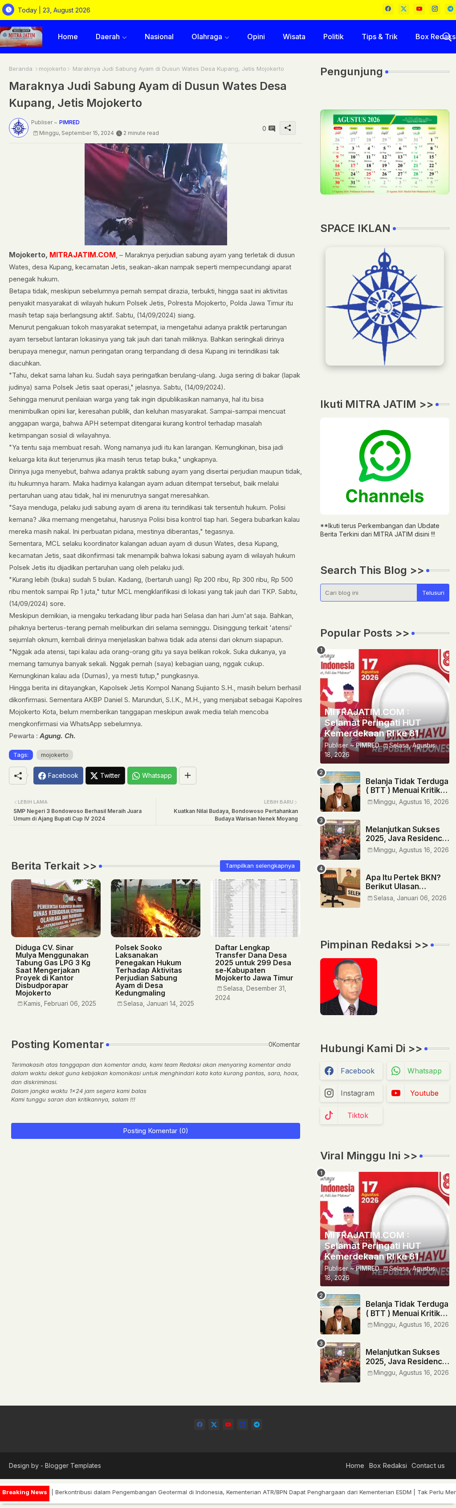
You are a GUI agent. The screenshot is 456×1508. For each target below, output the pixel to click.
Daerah (108, 36)
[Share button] (187, 775)
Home (68, 36)
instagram (358, 1093)
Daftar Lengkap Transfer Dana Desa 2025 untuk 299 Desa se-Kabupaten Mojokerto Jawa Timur (254, 963)
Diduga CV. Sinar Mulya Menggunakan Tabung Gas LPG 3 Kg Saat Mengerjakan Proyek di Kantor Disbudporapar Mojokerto (53, 970)
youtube (424, 1093)
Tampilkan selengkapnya (260, 865)
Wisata (294, 36)
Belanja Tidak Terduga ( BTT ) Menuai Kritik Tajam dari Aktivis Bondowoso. (407, 786)
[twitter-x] (403, 9)
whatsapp (424, 1070)
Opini (256, 36)
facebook (358, 1070)
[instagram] (434, 9)
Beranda (21, 68)
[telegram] (450, 9)
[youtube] (419, 9)
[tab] (68, 36)
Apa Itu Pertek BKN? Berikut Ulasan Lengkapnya (403, 882)
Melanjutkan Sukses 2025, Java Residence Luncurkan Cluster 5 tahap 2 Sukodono (406, 834)
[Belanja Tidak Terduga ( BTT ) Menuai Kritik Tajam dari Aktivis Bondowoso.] (340, 792)
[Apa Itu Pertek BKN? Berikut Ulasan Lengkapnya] (340, 888)
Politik (333, 36)
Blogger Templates (73, 1465)
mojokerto (52, 68)
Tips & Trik (380, 36)
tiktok (357, 1115)
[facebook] (388, 9)
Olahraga (206, 36)
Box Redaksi (388, 1465)
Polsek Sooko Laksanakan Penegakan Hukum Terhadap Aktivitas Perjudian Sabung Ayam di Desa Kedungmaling (148, 970)
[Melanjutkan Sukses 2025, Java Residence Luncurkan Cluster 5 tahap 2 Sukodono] (340, 840)
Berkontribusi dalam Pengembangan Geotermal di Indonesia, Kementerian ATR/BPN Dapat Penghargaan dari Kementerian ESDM (208, 1492)
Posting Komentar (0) (155, 1130)
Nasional (159, 36)
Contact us (428, 1465)
